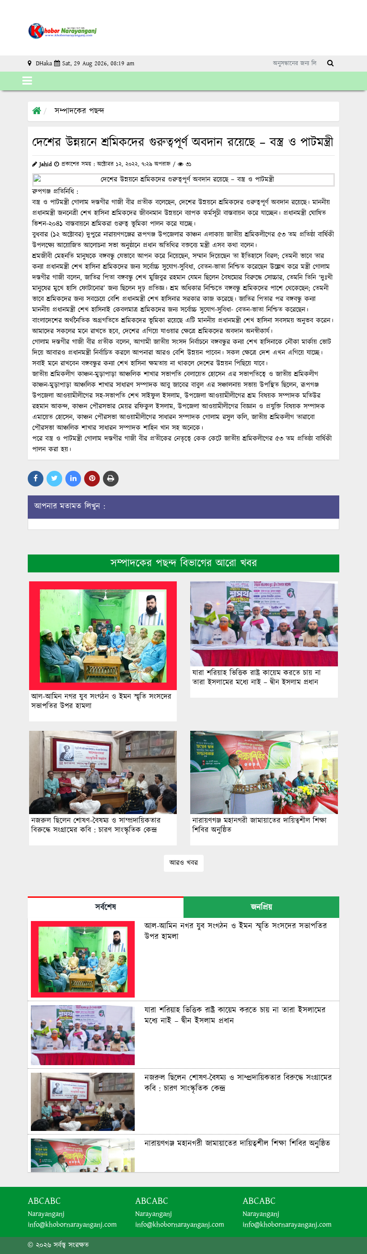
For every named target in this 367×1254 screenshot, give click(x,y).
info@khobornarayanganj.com (72, 1225)
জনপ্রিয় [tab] (261, 907)
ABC (52, 1201)
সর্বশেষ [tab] (105, 907)
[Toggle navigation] (27, 81)
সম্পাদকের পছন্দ (79, 111)
